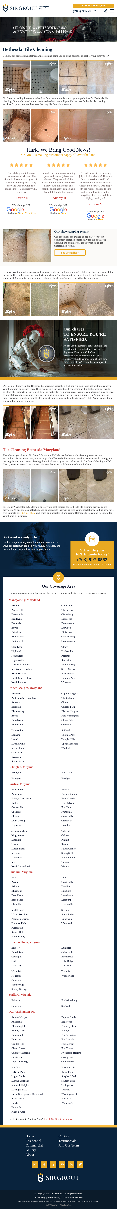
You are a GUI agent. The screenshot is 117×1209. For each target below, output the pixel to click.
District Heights (69, 711)
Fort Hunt (66, 807)
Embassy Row (68, 1026)
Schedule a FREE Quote (93, 5)
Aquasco (15, 702)
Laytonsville (17, 660)
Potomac (65, 655)
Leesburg (66, 899)
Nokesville (17, 975)
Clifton (15, 816)
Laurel (14, 739)
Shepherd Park (68, 1076)
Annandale (17, 794)
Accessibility (40, 1197)
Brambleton (17, 895)
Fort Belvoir (67, 802)
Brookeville (17, 636)
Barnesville (17, 614)
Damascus (66, 618)
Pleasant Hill (68, 1067)
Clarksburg (67, 614)
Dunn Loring (18, 820)
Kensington (17, 655)
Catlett (14, 961)
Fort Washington (70, 715)
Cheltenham (67, 697)
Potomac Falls (18, 923)
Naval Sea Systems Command (27, 1094)
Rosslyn (65, 778)
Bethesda (16, 623)
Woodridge (67, 1102)
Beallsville (16, 618)
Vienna (65, 866)
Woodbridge (67, 975)
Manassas (66, 965)
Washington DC (69, 1094)
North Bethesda (19, 673)
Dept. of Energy (19, 1061)
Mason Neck (18, 848)
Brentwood (17, 724)
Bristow (15, 947)
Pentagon (16, 778)
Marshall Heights (20, 1085)
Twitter (53, 1164)
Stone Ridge (67, 914)
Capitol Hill (17, 1043)
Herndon (65, 825)
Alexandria (17, 789)
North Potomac (19, 682)
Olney (64, 646)
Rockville (66, 660)
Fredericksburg (69, 1000)
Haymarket (67, 956)
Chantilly (16, 811)
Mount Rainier (19, 748)
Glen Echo (16, 646)
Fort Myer (66, 772)
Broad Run (17, 952)
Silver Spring (68, 669)
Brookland (16, 1039)
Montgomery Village (22, 669)
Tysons (65, 861)
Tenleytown (67, 1085)
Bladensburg (17, 711)
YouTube (62, 1164)
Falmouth (16, 1000)
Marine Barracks (20, 1080)
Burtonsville (17, 641)
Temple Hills (68, 739)
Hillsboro (66, 890)
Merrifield (16, 857)
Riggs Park (67, 1071)
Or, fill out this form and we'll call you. (92, 564)
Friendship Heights (71, 1052)
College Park (68, 706)
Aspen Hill (17, 610)
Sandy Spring (68, 664)
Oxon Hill (16, 752)
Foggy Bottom (68, 1035)
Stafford (65, 1006)
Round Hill (17, 932)
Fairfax (65, 789)
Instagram (35, 1164)
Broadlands (17, 899)
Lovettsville (67, 904)
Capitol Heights (69, 693)
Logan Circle (18, 1076)
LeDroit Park (18, 1071)
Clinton (65, 702)
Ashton (15, 605)
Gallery (31, 1150)
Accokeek (16, 693)
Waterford (66, 923)
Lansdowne (67, 895)
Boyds (14, 627)
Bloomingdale (18, 1026)
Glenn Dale (67, 720)
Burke (14, 802)
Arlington (16, 772)
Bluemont (16, 890)
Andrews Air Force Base (24, 697)
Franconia (66, 811)
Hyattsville (17, 730)
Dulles (64, 877)
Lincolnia (16, 839)
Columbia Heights (20, 1052)
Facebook (44, 1164)
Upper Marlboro (69, 743)
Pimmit (65, 839)
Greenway (66, 820)
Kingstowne (17, 835)
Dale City (16, 965)
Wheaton (66, 682)
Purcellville (17, 927)
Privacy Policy (54, 1197)
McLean (15, 853)
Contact (63, 1136)
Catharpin (16, 956)
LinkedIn (71, 1164)
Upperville (66, 918)
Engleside (16, 825)
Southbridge (17, 984)
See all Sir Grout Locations (58, 1119)
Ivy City (15, 1067)
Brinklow (16, 632)
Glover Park (67, 1061)
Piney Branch (18, 1111)
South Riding (18, 936)
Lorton (14, 844)
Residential (33, 1141)
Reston (64, 844)
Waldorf (65, 748)
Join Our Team (68, 1145)
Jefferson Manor (19, 830)
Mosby (15, 861)
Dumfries (66, 947)
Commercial (34, 1145)
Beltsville (16, 706)
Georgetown (67, 1057)
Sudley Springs (19, 989)
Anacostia (16, 1021)
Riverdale (16, 757)
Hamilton (66, 886)
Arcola (14, 882)
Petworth (16, 1107)
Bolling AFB (18, 1030)
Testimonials (67, 1141)
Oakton (65, 835)
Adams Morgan (19, 1017)
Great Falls (67, 816)
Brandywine (17, 720)
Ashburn (15, 886)
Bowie (14, 715)
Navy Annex (17, 1098)
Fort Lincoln (67, 1039)
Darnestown (67, 623)
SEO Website (51, 1205)
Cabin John (67, 605)
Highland (16, 651)
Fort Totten (67, 1048)
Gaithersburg (68, 636)
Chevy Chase (68, 610)
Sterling (65, 910)
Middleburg (17, 910)
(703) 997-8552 (84, 11)
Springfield (67, 853)
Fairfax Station (69, 794)
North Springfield (20, 866)
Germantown (68, 641)
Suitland (65, 730)
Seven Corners (68, 848)
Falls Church (68, 798)
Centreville (17, 807)
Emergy (65, 1030)
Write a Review (105, 10)
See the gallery (70, 252)
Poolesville (67, 651)
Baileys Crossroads (21, 798)
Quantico (16, 980)
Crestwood (17, 1057)
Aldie (14, 877)
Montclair (16, 971)
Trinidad (65, 1089)
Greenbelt (66, 724)
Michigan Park (19, 1089)
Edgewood (66, 1021)
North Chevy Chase (21, 677)
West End (66, 1098)
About (30, 1154)
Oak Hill (65, 830)
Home (30, 1136)
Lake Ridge (67, 961)
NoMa (14, 1102)
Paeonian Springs (20, 918)
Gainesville (67, 952)
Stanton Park (68, 1080)
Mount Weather (19, 914)
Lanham (15, 734)
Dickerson (66, 632)
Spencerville (67, 673)
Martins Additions (20, 664)
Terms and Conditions (73, 1197)
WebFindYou (65, 1205)
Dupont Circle (68, 1017)
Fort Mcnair (67, 1043)
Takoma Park (68, 677)
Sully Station (68, 857)
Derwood (66, 627)
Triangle (65, 971)
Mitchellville (18, 743)
